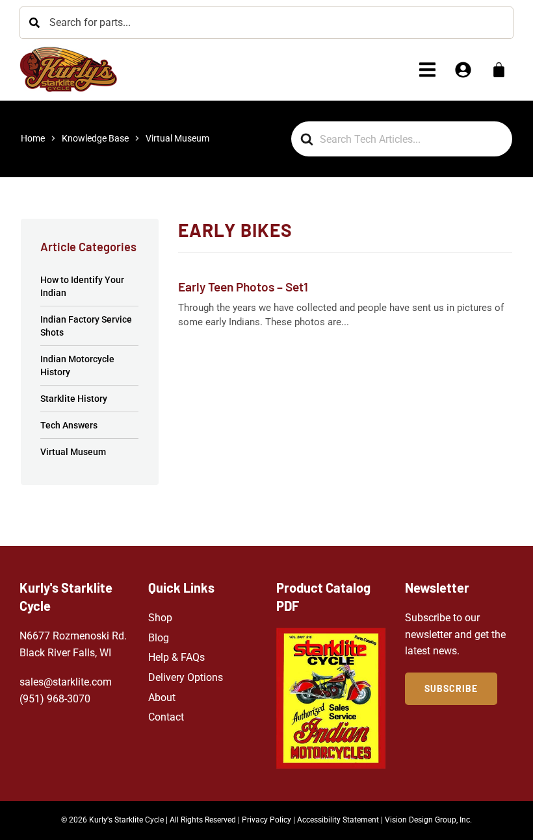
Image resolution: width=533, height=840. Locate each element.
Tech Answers (69, 425)
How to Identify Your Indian (82, 286)
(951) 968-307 (52, 699)
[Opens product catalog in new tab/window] (330, 698)
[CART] (499, 69)
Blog (158, 638)
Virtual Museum (73, 452)
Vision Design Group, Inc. (428, 819)
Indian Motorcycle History (77, 365)
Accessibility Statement (338, 819)
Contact (166, 717)
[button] (427, 70)
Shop (160, 617)
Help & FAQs (176, 657)
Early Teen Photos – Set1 (243, 286)
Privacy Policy (266, 819)
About (162, 697)
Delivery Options (185, 677)
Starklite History (73, 398)
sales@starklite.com (66, 682)
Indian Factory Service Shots (86, 326)
